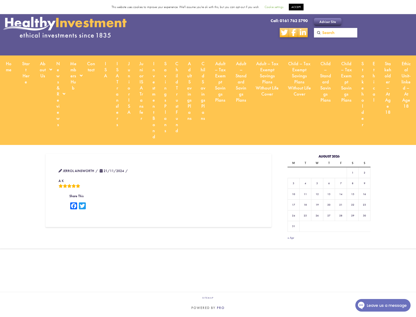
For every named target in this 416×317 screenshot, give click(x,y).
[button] (327, 22)
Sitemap (208, 297)
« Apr (291, 238)
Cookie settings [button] (274, 7)
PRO (221, 308)
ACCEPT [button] (296, 7)
